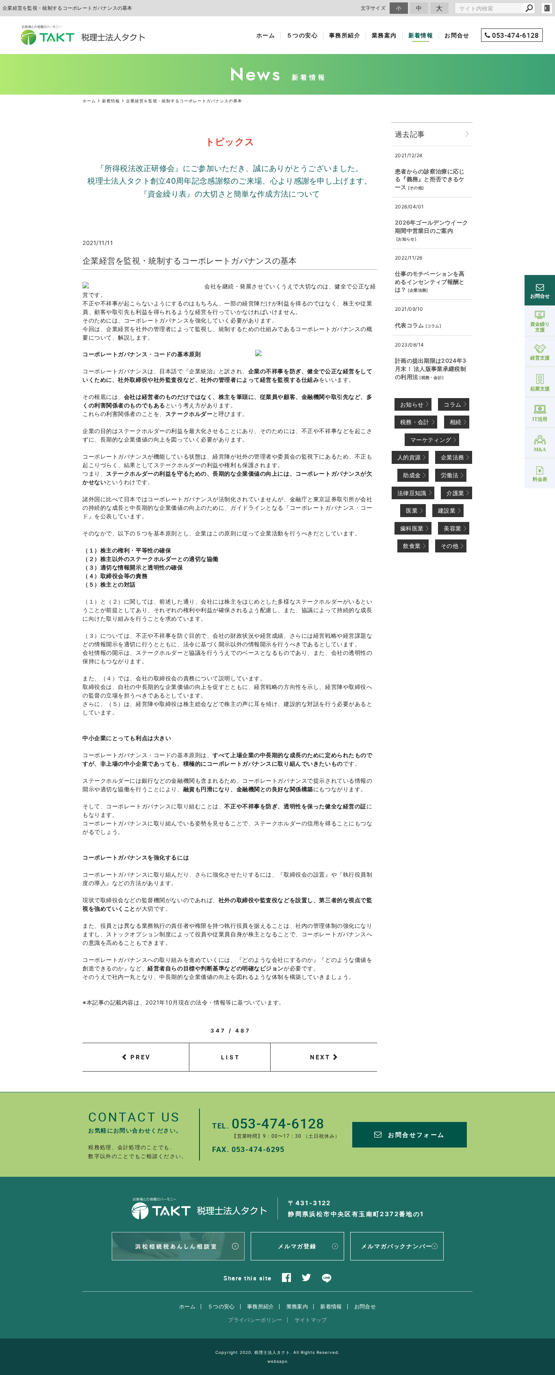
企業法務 (418, 290)
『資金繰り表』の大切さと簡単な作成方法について (230, 194)
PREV (140, 1057)
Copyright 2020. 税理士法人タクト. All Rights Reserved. (277, 1352)
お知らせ (406, 238)
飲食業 (412, 545)
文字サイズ (373, 8)
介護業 (455, 492)
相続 (456, 421)
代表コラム (409, 325)
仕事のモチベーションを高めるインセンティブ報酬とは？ (430, 281)
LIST (230, 1057)
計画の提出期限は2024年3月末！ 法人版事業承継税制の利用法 (430, 368)
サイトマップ (311, 1320)
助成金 (412, 475)
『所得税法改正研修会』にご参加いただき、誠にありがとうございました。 (229, 168)
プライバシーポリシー (255, 1320)
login (547, 8)
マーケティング (430, 439)
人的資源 (409, 457)
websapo (277, 1361)
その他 (416, 187)
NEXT (320, 1057)
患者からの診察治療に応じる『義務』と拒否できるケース (430, 179)
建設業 (446, 510)
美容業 (452, 528)
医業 (412, 510)
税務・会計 (431, 377)
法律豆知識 (412, 492)
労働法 (449, 475)
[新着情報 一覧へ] (467, 134)
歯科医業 (411, 528)
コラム (433, 325)
